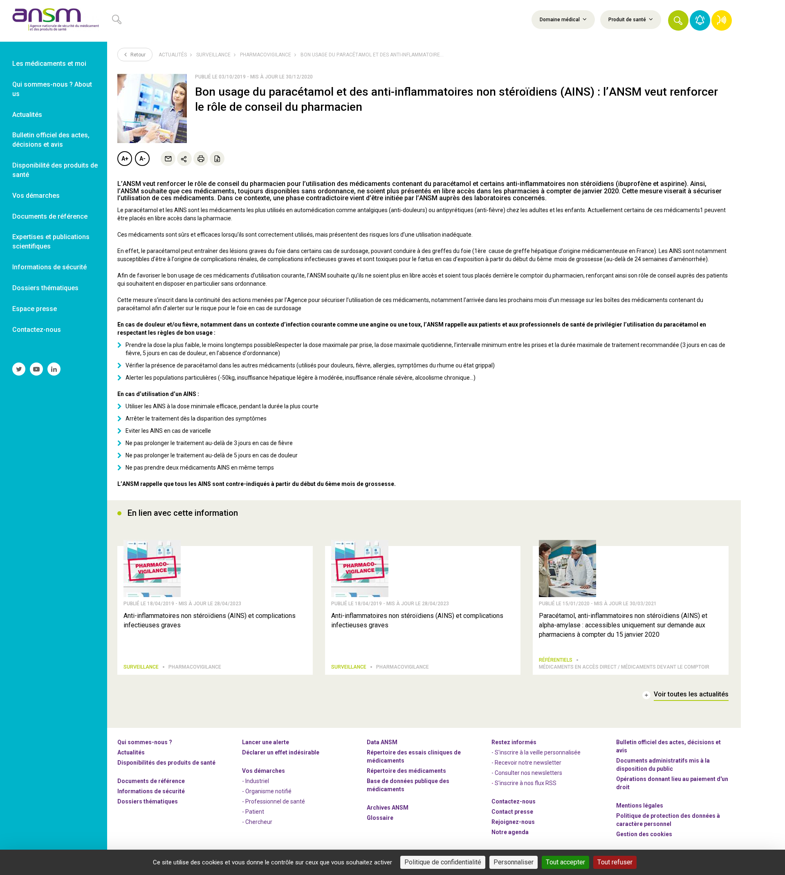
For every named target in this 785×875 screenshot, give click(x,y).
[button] (678, 20)
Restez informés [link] (513, 742)
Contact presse (512, 811)
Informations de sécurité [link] (49, 267)
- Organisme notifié (267, 791)
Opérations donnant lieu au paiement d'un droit (672, 783)
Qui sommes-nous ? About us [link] (52, 89)
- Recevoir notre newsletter (526, 762)
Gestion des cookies (644, 834)
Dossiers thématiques (147, 801)
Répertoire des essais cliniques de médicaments (414, 756)
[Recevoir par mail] (168, 158)
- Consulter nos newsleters (526, 773)
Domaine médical (560, 19)
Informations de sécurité (151, 791)
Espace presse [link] (34, 309)
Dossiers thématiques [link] (45, 288)
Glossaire (380, 818)
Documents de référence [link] (49, 216)
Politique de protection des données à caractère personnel (668, 819)
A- (142, 158)
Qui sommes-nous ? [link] (144, 742)
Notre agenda (510, 832)
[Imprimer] (200, 158)
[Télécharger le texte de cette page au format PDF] (217, 158)
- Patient (253, 811)
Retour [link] (137, 55)
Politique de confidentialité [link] (442, 862)
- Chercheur (257, 822)
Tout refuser (614, 862)
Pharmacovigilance (265, 55)
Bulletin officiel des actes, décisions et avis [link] (51, 139)
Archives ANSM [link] (387, 807)
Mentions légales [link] (639, 805)
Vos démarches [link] (36, 195)
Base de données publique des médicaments (408, 785)
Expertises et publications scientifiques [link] (51, 241)
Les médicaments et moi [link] (49, 63)
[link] (53, 21)
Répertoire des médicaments (406, 771)
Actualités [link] (27, 115)
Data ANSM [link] (382, 742)
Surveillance (213, 55)
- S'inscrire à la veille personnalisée (536, 752)
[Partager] (184, 158)
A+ (124, 158)
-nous (513, 822)
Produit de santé (627, 19)
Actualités (173, 55)
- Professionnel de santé (273, 801)
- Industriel (255, 781)
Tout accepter (565, 862)
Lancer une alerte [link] (265, 742)
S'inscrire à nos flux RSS (525, 783)
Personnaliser (513, 862)
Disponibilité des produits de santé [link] (55, 170)
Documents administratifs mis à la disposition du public (663, 764)
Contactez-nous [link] (36, 329)
